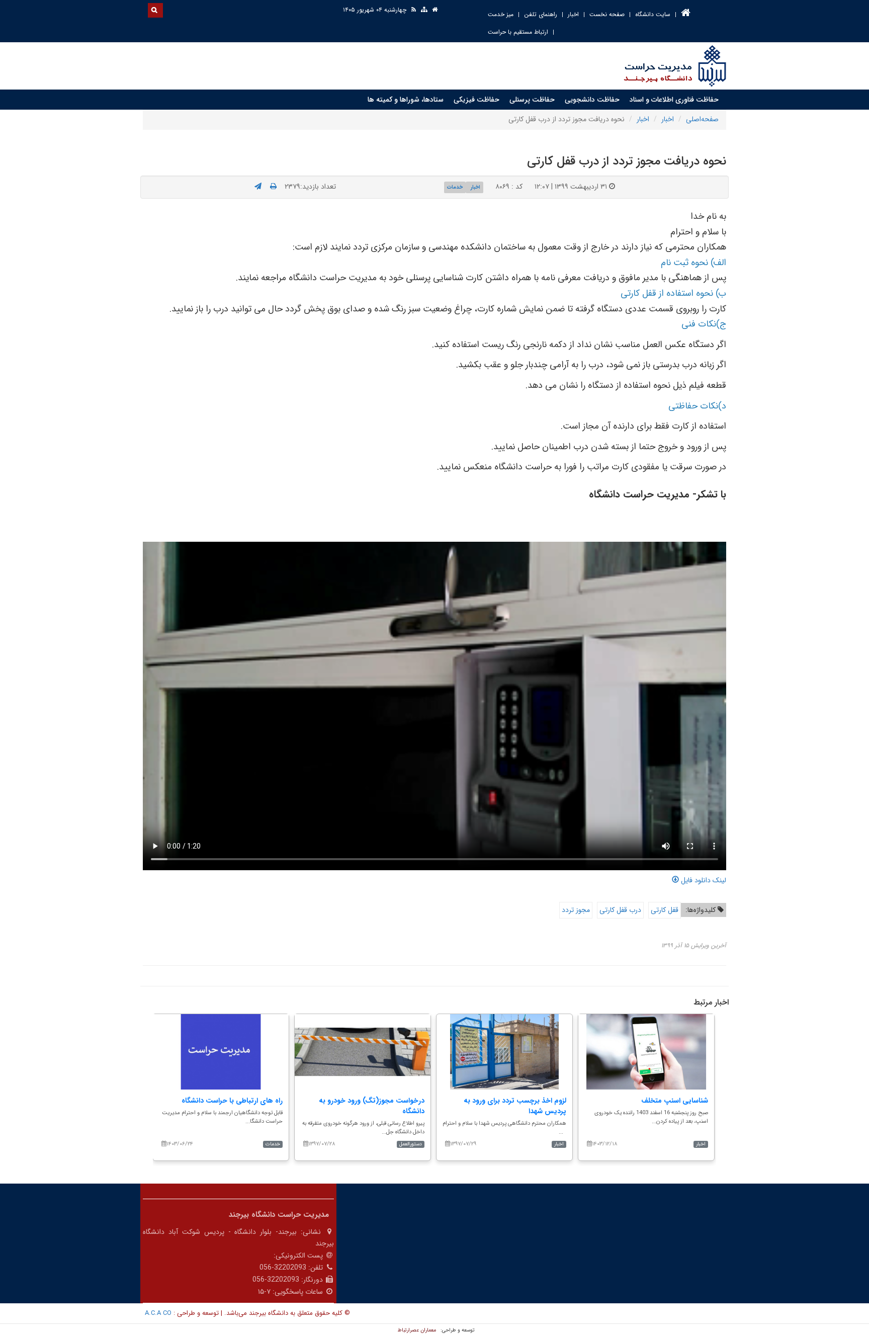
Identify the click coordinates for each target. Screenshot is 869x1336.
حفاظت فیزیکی (476, 99)
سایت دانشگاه (652, 14)
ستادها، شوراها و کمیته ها (406, 99)
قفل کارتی (664, 909)
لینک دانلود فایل (702, 880)
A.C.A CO (158, 1313)
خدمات (455, 187)
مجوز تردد (576, 909)
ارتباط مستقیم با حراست (518, 32)
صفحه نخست (607, 14)
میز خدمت (500, 14)
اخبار (573, 14)
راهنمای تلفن (540, 14)
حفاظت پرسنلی (532, 99)
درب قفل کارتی (620, 909)
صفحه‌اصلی (702, 119)
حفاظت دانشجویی (592, 99)
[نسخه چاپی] (273, 186)
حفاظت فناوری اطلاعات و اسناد (674, 99)
